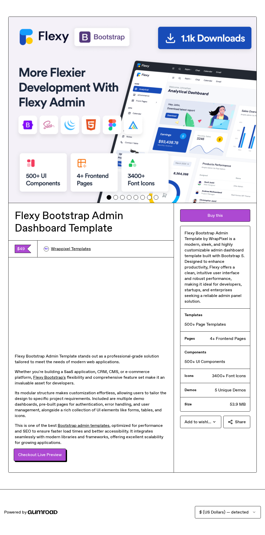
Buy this (215, 215)
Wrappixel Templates (71, 248)
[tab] (109, 197)
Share (240, 421)
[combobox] (200, 422)
